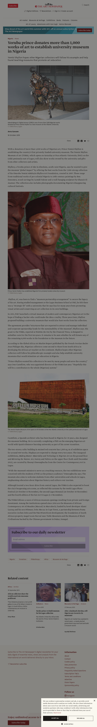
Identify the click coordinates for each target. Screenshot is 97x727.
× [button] (94, 701)
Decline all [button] (81, 718)
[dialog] (69, 712)
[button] (68, 723)
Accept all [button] (55, 718)
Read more (57, 713)
